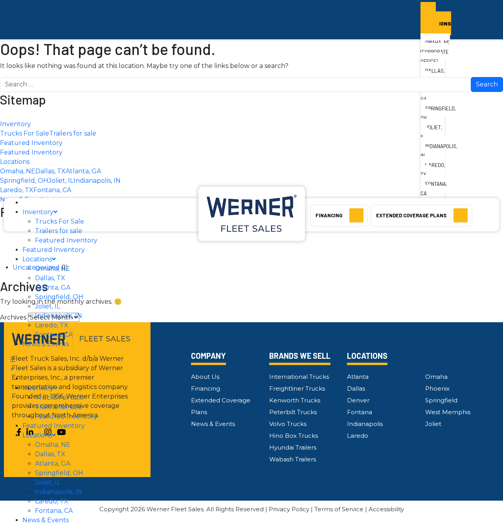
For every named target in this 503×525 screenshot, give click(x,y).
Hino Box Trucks (293, 435)
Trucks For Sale (59, 221)
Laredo (357, 435)
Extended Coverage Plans (412, 215)
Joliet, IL (47, 306)
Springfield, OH (59, 297)
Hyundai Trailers (292, 447)
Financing (329, 215)
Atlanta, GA (52, 287)
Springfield (441, 400)
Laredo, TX (51, 325)
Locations (37, 259)
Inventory (37, 212)
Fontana (359, 412)
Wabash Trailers (292, 459)
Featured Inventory (66, 240)
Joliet (433, 424)
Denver (358, 400)
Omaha (436, 376)
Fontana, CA (54, 334)
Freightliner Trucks (297, 388)
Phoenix (437, 388)
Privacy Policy (289, 509)
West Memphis (447, 412)
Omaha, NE (52, 268)
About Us (205, 376)
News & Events (45, 344)
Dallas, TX (50, 278)
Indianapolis (365, 424)
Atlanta (358, 376)
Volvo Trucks (288, 424)
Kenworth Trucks (294, 400)
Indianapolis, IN (58, 315)
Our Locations (435, 19)
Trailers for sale (58, 231)
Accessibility (386, 509)
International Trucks (299, 376)
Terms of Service (338, 509)
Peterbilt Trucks (293, 412)
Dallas (356, 388)
